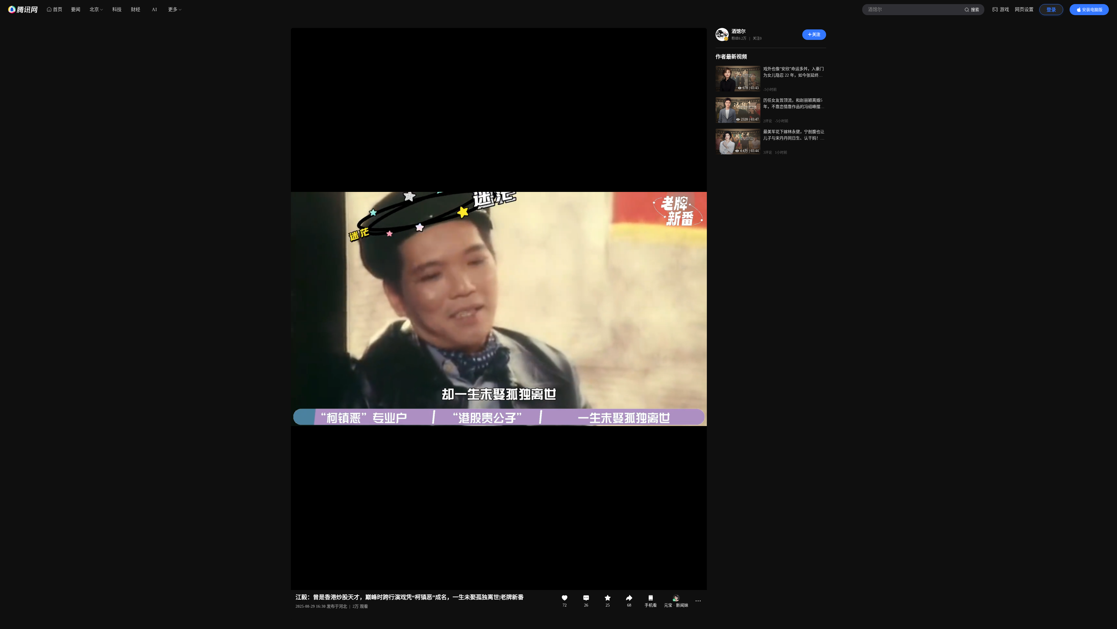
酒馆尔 (739, 31)
